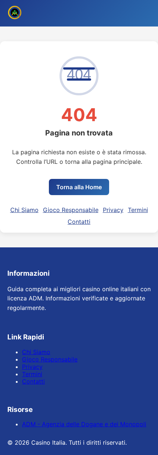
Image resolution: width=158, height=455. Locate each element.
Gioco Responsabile (70, 210)
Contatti (79, 221)
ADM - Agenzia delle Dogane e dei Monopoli (84, 424)
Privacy (113, 210)
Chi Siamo (24, 210)
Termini (138, 210)
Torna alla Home (79, 187)
